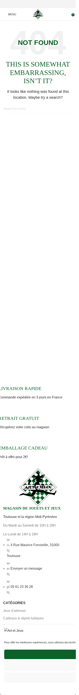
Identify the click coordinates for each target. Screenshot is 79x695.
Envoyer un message (26, 568)
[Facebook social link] (27, 4)
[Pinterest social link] (37, 4)
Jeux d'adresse (14, 610)
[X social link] (32, 4)
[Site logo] (38, 14)
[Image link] (38, 487)
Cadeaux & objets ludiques (23, 618)
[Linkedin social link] (43, 4)
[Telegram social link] (48, 4)
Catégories (14, 603)
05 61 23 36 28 (22, 587)
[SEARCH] (68, 109)
